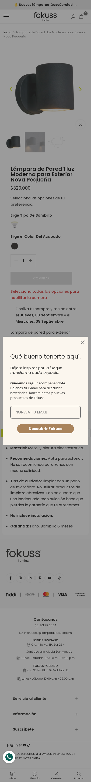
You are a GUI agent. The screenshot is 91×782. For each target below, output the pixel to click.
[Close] (82, 342)
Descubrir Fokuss (45, 428)
